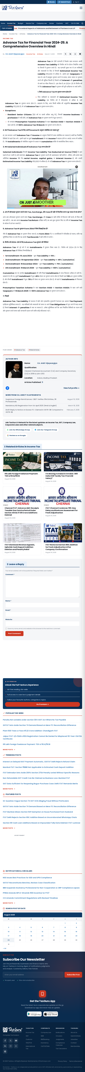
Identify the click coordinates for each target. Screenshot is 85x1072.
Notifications (60, 1032)
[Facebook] (7, 388)
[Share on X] (66, 54)
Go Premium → (42, 704)
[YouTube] (16, 1040)
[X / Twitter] (10, 1040)
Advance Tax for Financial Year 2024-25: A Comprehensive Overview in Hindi (35, 44)
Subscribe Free (73, 975)
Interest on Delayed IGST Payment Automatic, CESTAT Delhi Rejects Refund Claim (39, 762)
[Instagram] (10, 1046)
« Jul (4, 948)
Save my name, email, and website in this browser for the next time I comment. (34, 628)
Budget (20, 23)
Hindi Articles (34, 350)
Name (8, 601)
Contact (73, 1043)
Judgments (60, 1039)
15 (65, 932)
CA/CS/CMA (45, 1046)
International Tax (30, 1047)
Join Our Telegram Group (47, 430)
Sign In (77, 2)
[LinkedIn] (5, 1046)
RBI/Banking (45, 1039)
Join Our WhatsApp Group (19, 430)
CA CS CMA (75, 23)
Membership (75, 1046)
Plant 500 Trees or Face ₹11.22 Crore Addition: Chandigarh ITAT (30, 731)
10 (8, 932)
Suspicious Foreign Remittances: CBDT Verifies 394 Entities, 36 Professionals (31, 400)
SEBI (42, 1036)
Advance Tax (20, 350)
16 (76, 932)
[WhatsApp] (16, 1046)
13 (42, 932)
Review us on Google (18, 435)
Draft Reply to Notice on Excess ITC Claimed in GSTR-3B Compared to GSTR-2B (34, 411)
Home (3, 23)
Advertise (74, 1039)
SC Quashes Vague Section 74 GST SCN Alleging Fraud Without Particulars (36, 801)
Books (52, 2)
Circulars (59, 1036)
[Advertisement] (19, 82)
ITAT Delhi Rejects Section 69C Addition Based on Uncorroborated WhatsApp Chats (40, 817)
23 (76, 936)
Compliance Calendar (60, 1044)
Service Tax (30, 23)
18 (20, 936)
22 (65, 936)
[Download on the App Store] (50, 1013)
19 (31, 936)
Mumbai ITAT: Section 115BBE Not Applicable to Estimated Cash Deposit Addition (38, 767)
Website (8, 619)
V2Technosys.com (44, 1061)
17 (8, 936)
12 (31, 932)
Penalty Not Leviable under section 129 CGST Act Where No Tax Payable (34, 720)
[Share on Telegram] (80, 54)
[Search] (82, 23)
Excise (51, 23)
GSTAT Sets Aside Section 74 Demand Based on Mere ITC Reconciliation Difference (39, 725)
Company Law (42, 23)
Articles (22, 34)
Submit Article (76, 1036)
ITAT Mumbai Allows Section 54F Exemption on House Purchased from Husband (38, 812)
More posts (8, 750)
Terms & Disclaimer (75, 1061)
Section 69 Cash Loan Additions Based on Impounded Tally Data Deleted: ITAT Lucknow (41, 823)
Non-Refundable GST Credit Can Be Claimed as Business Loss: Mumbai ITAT (36, 778)
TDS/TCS (29, 1043)
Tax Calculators (61, 1049)
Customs (59, 23)
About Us (74, 1032)
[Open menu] (81, 8)
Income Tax (11, 23)
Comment (9, 574)
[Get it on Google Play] (34, 1013)
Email (8, 610)
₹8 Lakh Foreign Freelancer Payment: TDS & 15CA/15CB (26, 744)
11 (42, 382)
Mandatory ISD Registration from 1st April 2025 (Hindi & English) (31, 405)
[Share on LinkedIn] (70, 54)
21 (54, 936)
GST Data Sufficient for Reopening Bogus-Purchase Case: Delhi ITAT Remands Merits (40, 783)
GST (66, 23)
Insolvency (44, 1043)
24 (9, 940)
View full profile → (71, 388)
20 (42, 936)
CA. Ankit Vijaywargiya (14, 54)
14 (54, 932)
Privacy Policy (62, 1061)
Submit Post (65, 2)
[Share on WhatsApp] (75, 54)
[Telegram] (5, 1051)
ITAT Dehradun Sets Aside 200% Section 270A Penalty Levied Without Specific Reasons (41, 772)
